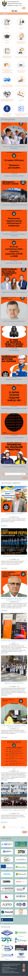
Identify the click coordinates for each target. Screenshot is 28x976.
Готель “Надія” (7, 893)
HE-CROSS (21, 959)
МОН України (7, 848)
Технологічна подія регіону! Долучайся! (14, 321)
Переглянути (4, 525)
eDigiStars (7, 959)
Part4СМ (7, 944)
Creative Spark (21, 951)
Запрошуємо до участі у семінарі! (14, 437)
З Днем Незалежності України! (14, 513)
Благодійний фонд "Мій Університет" (7, 100)
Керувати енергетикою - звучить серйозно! (14, 292)
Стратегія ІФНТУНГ (21, 86)
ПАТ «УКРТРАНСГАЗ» (21, 863)
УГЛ (21, 848)
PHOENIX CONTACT (7, 885)
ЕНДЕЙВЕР (21, 900)
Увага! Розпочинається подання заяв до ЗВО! (14, 408)
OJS (21, 908)
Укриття (21, 100)
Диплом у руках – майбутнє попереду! (14, 810)
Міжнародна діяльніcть (21, 42)
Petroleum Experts (7, 923)
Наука (21, 28)
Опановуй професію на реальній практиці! (14, 466)
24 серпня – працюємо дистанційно (14, 176)
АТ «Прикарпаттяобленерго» (21, 915)
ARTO (7, 908)
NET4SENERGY (21, 936)
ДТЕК (21, 855)
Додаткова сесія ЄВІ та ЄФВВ (14, 263)
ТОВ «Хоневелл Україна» (21, 885)
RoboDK (7, 915)
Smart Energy (21, 893)
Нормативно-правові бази (7, 57)
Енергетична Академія (21, 71)
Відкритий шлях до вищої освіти (21, 114)
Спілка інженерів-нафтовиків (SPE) (7, 85)
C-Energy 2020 (21, 944)
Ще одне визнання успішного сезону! (14, 556)
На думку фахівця (21, 57)
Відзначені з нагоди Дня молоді (14, 683)
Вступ (7, 28)
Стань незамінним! (14, 350)
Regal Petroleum (7, 900)
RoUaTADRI (7, 951)
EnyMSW (7, 936)
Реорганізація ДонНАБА (7, 114)
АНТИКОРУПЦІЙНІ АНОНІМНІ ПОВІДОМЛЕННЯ (7, 71)
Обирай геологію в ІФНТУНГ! (14, 379)
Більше (24, 477)
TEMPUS (7, 870)
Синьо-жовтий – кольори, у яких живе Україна (14, 205)
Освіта (7, 42)
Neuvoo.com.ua (7, 878)
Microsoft (21, 878)
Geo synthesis (7, 863)
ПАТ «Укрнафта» (7, 855)
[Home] (4, 3)
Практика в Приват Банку (21, 870)
